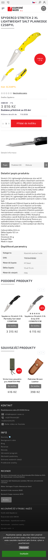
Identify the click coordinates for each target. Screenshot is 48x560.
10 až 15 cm (28, 268)
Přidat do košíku (26, 123)
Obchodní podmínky (9, 456)
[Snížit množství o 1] (3, 123)
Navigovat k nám (8, 440)
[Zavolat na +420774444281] (8, 2)
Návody (4, 450)
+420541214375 (8, 421)
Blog (3, 443)
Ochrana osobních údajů (11, 459)
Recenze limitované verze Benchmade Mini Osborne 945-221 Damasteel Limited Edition (23, 476)
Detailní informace (8, 152)
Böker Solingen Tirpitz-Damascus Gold (16, 486)
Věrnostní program (9, 453)
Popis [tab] (5, 165)
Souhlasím (24, 553)
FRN (26, 273)
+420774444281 (12, 417)
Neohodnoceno (20, 93)
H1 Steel (27, 263)
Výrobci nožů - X (7, 528)
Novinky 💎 (6, 437)
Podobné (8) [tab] (16, 165)
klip (20, 224)
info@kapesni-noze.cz (14, 414)
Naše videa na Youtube (15, 424)
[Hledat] (40, 3)
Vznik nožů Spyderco (9, 513)
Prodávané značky (9, 463)
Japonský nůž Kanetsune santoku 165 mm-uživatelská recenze (22, 481)
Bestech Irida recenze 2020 (12, 490)
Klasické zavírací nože (33, 253)
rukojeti (33, 212)
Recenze (4, 447)
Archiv (6, 500)
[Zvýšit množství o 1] (9, 123)
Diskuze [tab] (29, 165)
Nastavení (24, 548)
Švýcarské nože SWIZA (10, 517)
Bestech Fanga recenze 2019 (12, 494)
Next (43, 290)
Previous (40, 290)
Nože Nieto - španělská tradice (13, 520)
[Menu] (3, 8)
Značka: (7, 97)
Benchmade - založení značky (12, 524)
